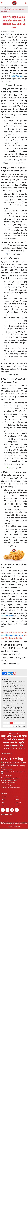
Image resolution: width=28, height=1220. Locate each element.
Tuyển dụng (18, 802)
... (10, 726)
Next (20, 726)
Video (17, 796)
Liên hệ (17, 805)
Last (23, 726)
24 (16, 726)
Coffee (3, 799)
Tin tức (17, 799)
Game (3, 805)
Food (3, 802)
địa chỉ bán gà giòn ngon (12, 635)
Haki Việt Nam (17, 76)
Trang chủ (4, 796)
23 (13, 726)
